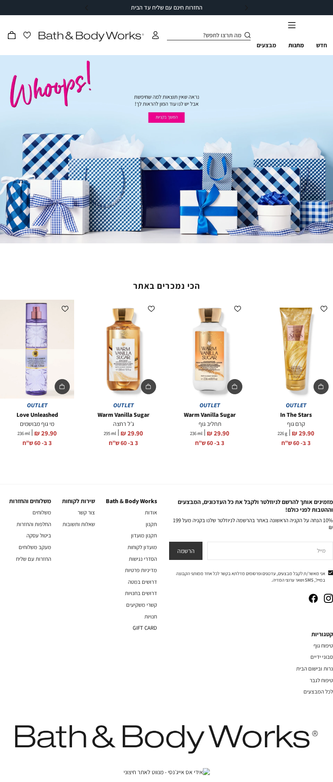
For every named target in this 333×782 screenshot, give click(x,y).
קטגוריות (322, 634)
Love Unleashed (37, 415)
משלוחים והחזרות (30, 501)
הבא (86, 7)
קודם (246, 7)
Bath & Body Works (131, 501)
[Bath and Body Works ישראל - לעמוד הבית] (91, 37)
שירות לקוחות (78, 501)
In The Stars (296, 415)
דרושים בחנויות (141, 593)
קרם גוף (296, 424)
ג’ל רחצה (123, 424)
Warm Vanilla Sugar (210, 415)
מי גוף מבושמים (37, 424)
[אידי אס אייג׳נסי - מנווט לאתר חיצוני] (167, 772)
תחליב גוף (210, 424)
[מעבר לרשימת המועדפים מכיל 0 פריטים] (27, 35)
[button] (12, 35)
